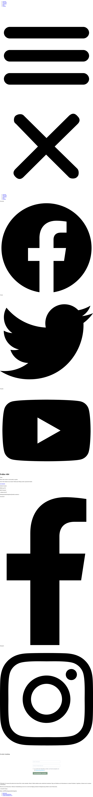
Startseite (4, 1)
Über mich (5, 2)
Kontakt (4, 6)
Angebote (4, 3)
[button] (46, 100)
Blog (3, 4)
